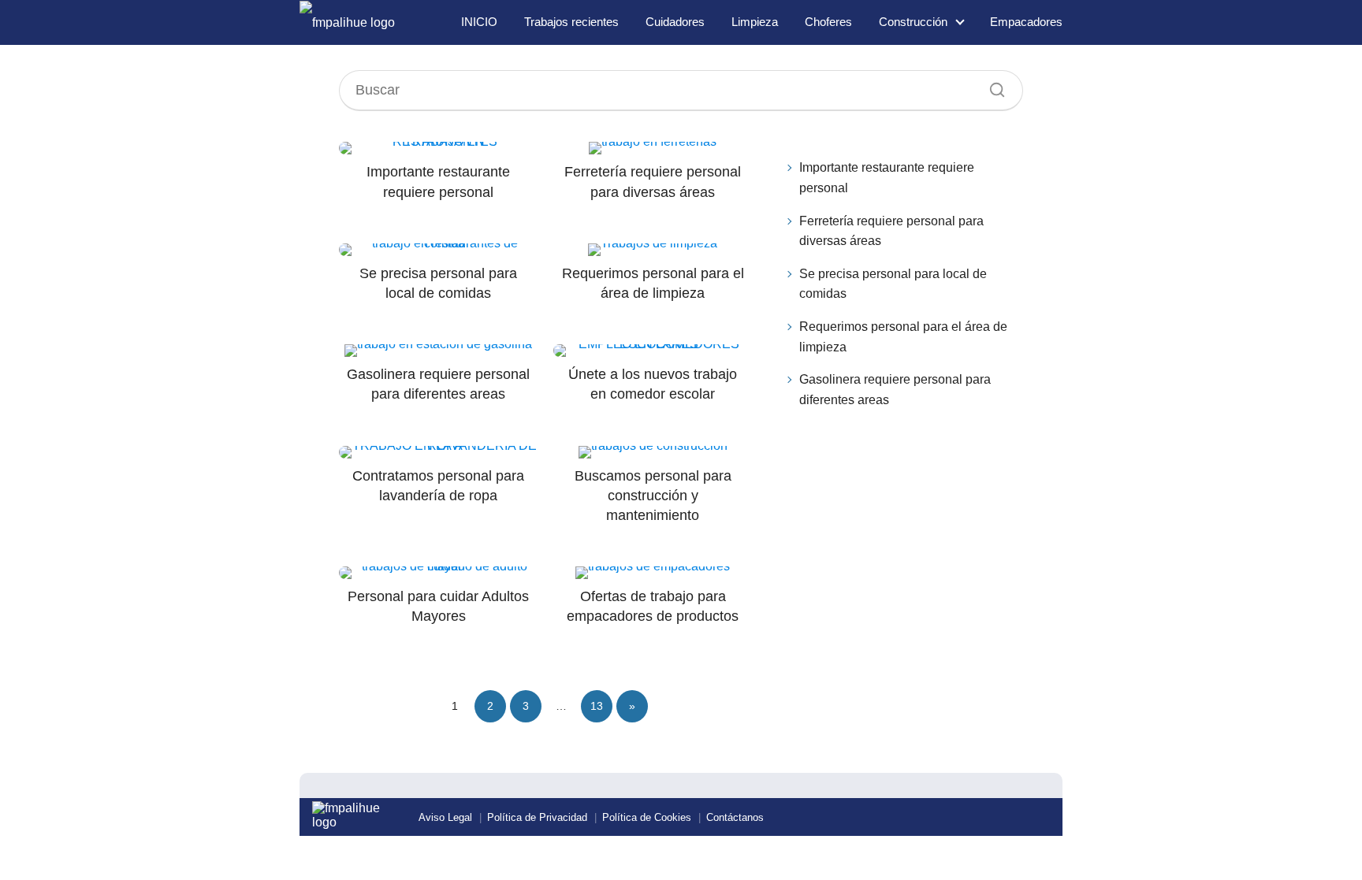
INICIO (479, 21)
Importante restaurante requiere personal (886, 178)
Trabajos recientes (571, 21)
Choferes (828, 21)
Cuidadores (675, 21)
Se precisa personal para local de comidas (893, 284)
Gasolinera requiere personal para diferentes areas (895, 390)
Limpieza (754, 21)
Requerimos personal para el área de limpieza (903, 337)
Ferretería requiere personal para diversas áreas (891, 231)
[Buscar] (991, 86)
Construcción (913, 21)
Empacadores (1026, 21)
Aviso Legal (445, 817)
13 (596, 706)
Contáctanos (735, 817)
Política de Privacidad (537, 817)
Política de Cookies (646, 817)
